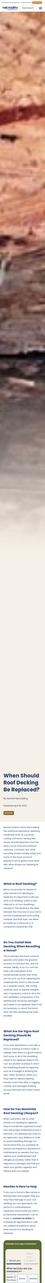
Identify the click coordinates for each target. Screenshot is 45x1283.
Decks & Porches (11, 1278)
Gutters (33, 1278)
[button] (40, 8)
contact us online (22, 1218)
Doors (22, 1278)
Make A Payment (27, 2)
